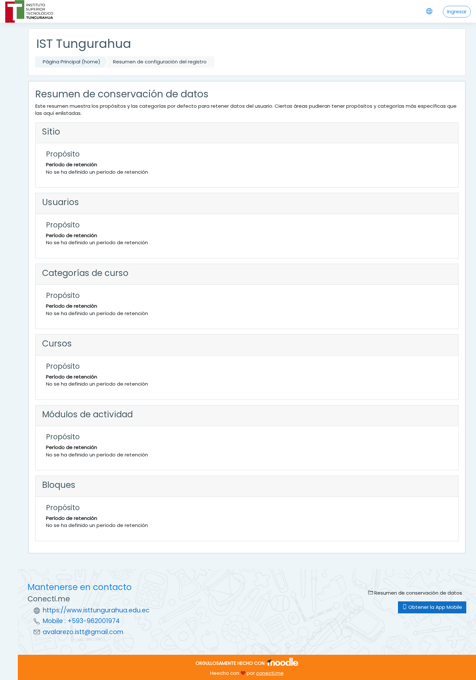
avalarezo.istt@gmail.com (83, 632)
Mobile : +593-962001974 (81, 621)
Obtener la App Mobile (434, 607)
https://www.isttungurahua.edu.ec (96, 610)
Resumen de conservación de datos (417, 592)
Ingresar (457, 11)
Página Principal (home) (71, 61)
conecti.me (270, 673)
